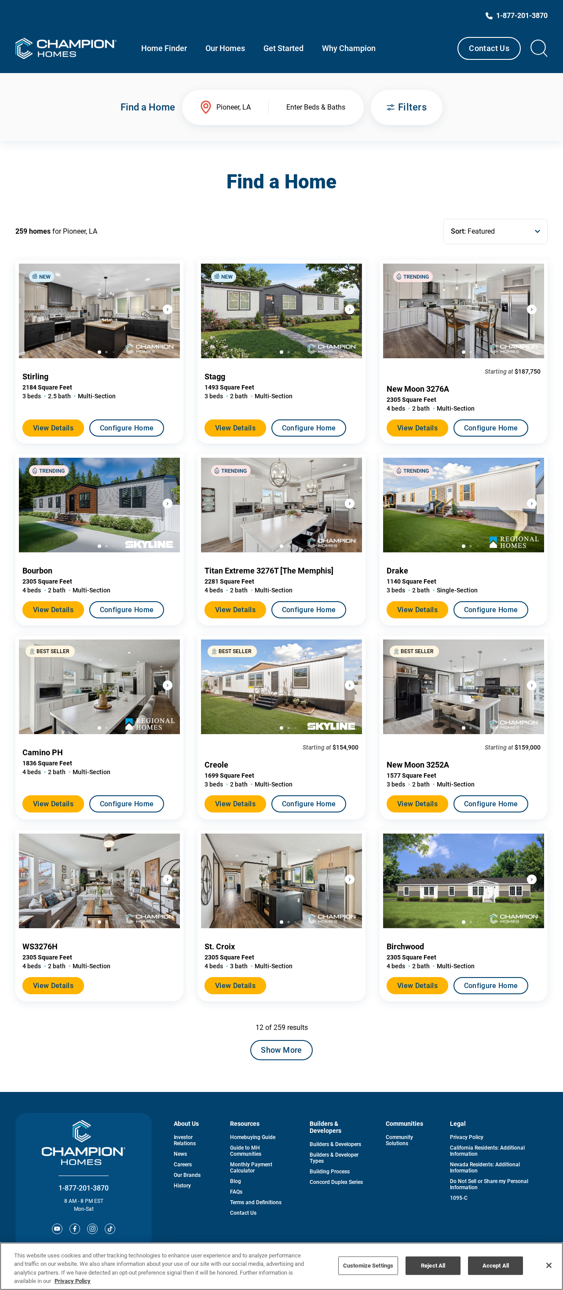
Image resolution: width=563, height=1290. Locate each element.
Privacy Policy (466, 1137)
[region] (281, 1266)
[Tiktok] (110, 1229)
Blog (235, 1181)
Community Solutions (399, 1140)
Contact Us (489, 48)
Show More (281, 1050)
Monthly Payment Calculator (251, 1167)
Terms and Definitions (256, 1202)
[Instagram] (92, 1229)
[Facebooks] (74, 1229)
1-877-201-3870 (83, 1188)
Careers (183, 1164)
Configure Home (127, 428)
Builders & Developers (335, 1144)
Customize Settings (368, 1265)
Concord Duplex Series (336, 1182)
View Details (53, 428)
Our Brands (187, 1175)
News (180, 1154)
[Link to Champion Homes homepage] (66, 48)
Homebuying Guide (252, 1137)
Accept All (496, 1265)
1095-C (459, 1198)
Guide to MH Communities (245, 1151)
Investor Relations (185, 1140)
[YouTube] (57, 1229)
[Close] (549, 1265)
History (182, 1186)
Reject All (433, 1265)
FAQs (236, 1192)
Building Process (330, 1172)
